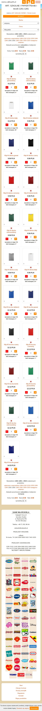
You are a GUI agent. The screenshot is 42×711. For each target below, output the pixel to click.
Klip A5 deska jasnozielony (11, 79)
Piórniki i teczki (31, 13)
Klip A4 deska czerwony (11, 193)
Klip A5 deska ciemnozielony (31, 79)
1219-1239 (30, 38)
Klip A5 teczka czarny (11, 344)
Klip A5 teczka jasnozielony (31, 384)
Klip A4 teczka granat (11, 462)
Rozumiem (34, 708)
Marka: (21, 20)
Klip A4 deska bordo (30, 193)
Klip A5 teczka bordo (11, 384)
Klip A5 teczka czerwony (31, 345)
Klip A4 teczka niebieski (31, 423)
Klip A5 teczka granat (31, 307)
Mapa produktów (21, 698)
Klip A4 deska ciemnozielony (11, 231)
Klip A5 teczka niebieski (11, 307)
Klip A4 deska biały (31, 270)
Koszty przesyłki (21, 690)
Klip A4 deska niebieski (30, 118)
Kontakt (21, 696)
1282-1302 (19, 40)
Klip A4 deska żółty (30, 230)
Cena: (21, 26)
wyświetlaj (19, 54)
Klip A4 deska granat (11, 155)
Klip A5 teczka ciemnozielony (11, 424)
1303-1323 (27, 40)
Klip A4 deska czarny (31, 155)
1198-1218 (23, 38)
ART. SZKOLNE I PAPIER (19, 13)
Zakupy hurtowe (21, 688)
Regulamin (21, 693)
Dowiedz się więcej (23, 708)
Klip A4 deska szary (11, 270)
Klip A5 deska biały (11, 118)
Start (21, 685)
